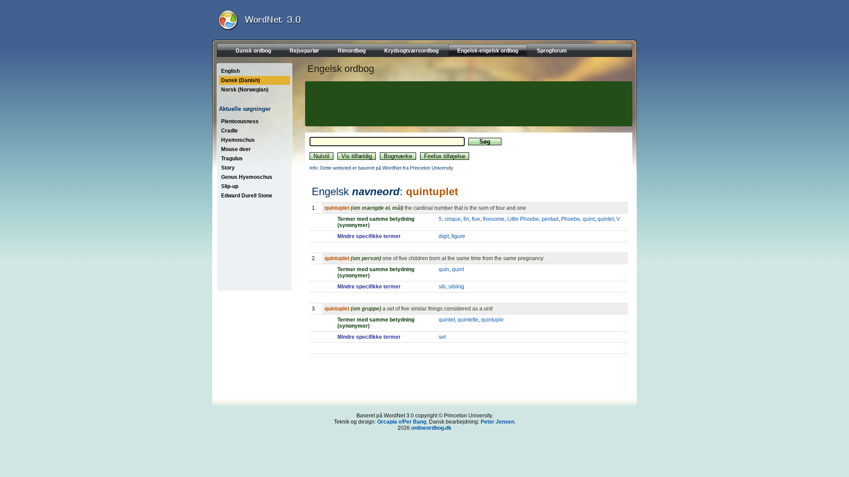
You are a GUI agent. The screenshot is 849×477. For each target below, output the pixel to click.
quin (444, 269)
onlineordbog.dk (431, 428)
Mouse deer (236, 149)
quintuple (492, 320)
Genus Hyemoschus (246, 177)
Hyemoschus (238, 140)
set (442, 337)
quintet (605, 219)
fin (466, 219)
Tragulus (232, 158)
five (476, 219)
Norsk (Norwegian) (244, 90)
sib (442, 287)
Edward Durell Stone (246, 196)
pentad (550, 219)
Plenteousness (240, 121)
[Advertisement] (467, 104)
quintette (468, 320)
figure (458, 236)
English (230, 71)
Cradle (229, 131)
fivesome (494, 219)
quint (589, 219)
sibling (456, 287)
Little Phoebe (523, 219)
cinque (452, 219)
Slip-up (229, 186)
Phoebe (570, 219)
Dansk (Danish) (240, 80)
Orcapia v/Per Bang (401, 422)
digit (444, 236)
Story (228, 168)
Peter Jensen (497, 422)
